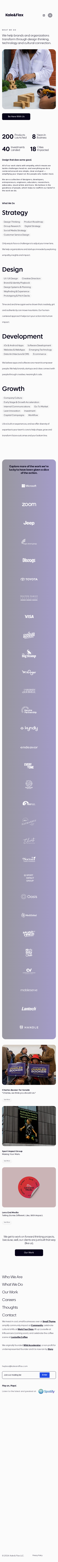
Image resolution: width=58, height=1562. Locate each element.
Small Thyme (49, 1322)
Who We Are (12, 1277)
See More (7, 1099)
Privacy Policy (37, 1555)
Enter (44, 1375)
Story (50, 1349)
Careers (9, 1300)
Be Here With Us (16, 117)
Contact (9, 1315)
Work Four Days (26, 1329)
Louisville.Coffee (19, 1337)
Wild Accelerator (32, 1345)
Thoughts (10, 1308)
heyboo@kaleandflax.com (15, 1366)
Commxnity (37, 1326)
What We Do (12, 1285)
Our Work (29, 1253)
